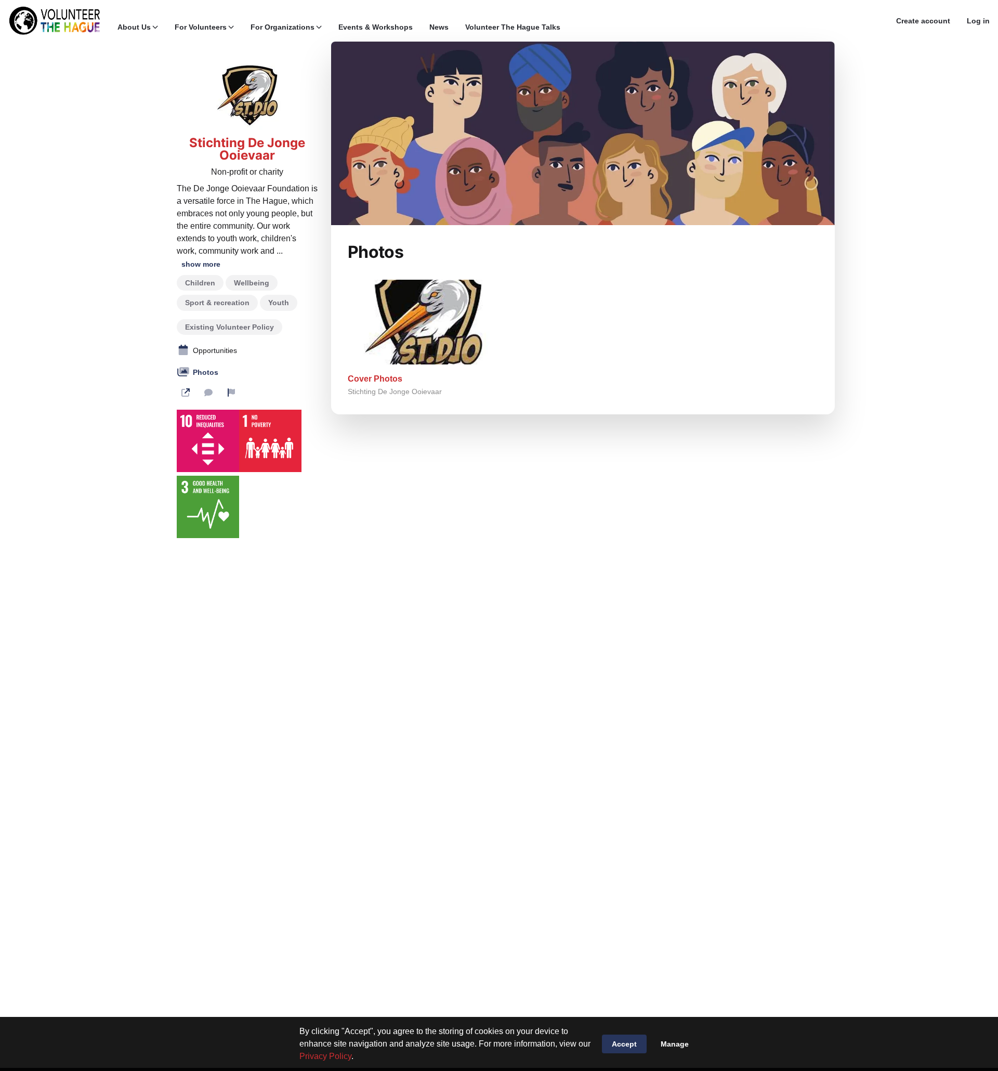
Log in (978, 21)
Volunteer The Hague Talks (512, 27)
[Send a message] (208, 392)
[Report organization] (231, 392)
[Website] (185, 392)
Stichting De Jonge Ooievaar (247, 149)
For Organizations (282, 27)
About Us (134, 27)
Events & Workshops (375, 27)
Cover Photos (375, 378)
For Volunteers (201, 27)
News (439, 27)
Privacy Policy (325, 1056)
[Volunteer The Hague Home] (54, 20)
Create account (923, 21)
